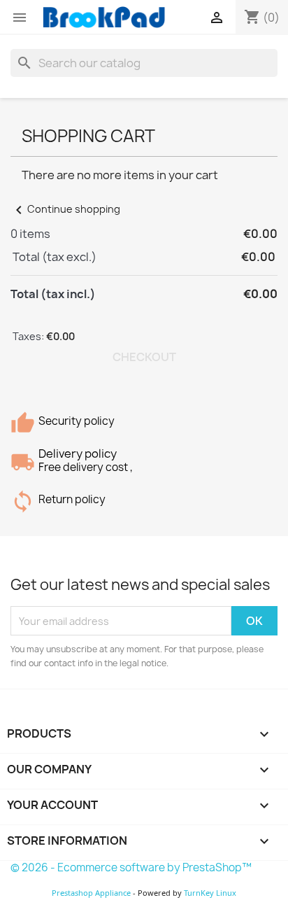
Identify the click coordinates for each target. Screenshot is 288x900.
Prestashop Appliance (91, 892)
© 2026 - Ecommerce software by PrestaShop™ (131, 867)
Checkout (144, 357)
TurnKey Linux (210, 892)
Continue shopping (65, 209)
